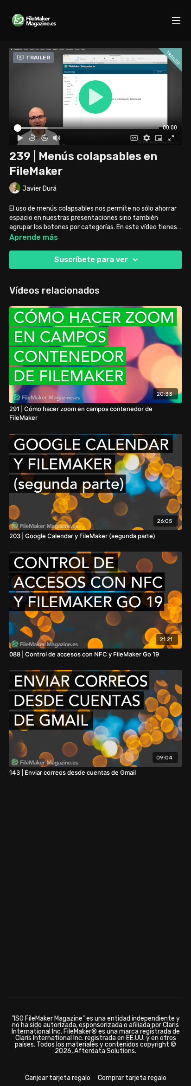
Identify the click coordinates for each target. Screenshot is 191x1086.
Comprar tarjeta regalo (132, 1078)
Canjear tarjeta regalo (57, 1078)
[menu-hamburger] (176, 20)
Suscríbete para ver (91, 259)
